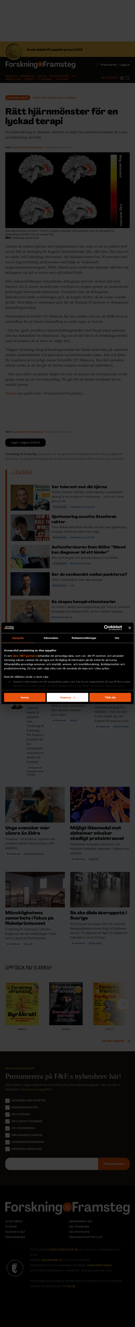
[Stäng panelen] (129, 627)
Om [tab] (117, 637)
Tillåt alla (110, 697)
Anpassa (65, 697)
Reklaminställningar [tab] (84, 637)
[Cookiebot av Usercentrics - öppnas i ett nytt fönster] (106, 627)
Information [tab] (51, 637)
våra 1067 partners (25, 655)
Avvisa (25, 697)
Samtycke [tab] (18, 637)
